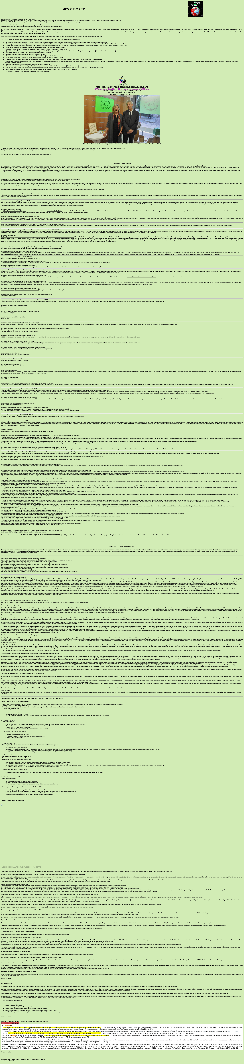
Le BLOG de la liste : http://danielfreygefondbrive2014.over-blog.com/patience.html (25, 148)
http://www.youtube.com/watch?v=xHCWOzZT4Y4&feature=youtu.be (21, 257)
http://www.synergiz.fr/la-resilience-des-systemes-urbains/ (18, 265)
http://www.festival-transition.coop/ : (19, 183)
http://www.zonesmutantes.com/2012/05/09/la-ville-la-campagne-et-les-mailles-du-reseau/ (27, 383)
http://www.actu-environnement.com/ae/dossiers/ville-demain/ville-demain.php (24, 194)
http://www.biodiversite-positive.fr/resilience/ (14, 305)
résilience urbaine (45, 154)
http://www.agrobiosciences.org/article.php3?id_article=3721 (19, 397)
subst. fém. (10, 1023)
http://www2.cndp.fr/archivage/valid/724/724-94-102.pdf (17, 415)
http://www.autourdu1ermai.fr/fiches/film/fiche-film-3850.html (19, 251)
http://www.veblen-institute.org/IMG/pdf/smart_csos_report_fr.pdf (20, 322)
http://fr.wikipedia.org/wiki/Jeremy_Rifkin (13, 317)
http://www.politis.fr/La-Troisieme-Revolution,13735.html (17, 341)
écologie (23, 154)
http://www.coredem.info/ (8, 235)
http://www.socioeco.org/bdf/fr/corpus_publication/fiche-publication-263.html (23, 281)
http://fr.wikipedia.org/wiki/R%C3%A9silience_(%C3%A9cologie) (20, 311)
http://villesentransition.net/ (9, 370)
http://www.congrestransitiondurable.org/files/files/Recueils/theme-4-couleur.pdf (24, 407)
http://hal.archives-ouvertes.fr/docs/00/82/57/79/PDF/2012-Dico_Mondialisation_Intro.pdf (26, 294)
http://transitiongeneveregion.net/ (11, 364)
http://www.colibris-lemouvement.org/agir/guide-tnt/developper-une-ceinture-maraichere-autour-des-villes (32, 247)
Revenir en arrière (6, 978)
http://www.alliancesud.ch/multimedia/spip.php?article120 (18, 335)
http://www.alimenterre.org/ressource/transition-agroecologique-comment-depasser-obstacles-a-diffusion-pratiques (35, 328)
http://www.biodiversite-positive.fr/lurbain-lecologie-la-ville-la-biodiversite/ (23, 347)
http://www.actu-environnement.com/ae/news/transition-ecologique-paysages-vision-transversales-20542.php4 (33, 447)
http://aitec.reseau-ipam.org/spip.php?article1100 (15, 201)
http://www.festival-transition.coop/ (11, 209)
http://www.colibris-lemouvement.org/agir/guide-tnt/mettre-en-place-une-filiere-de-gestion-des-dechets (31, 248)
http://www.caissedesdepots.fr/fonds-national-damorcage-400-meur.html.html (23, 261)
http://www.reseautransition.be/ (10, 353)
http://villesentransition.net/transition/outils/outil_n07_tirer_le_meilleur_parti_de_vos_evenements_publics (32, 224)
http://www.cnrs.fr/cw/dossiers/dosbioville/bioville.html (17, 403)
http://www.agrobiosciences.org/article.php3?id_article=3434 (19, 389)
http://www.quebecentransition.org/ (11, 358)
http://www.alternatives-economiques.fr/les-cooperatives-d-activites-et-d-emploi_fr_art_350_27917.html (31, 230)
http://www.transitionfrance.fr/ (9, 377)
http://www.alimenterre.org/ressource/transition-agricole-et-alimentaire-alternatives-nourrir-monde (30, 270)
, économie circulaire (32, 154)
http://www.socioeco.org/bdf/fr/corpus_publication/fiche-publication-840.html (23, 275)
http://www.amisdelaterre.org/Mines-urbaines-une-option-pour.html (20, 288)
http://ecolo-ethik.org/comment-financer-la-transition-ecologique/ (20, 216)
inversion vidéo (40, 179)
